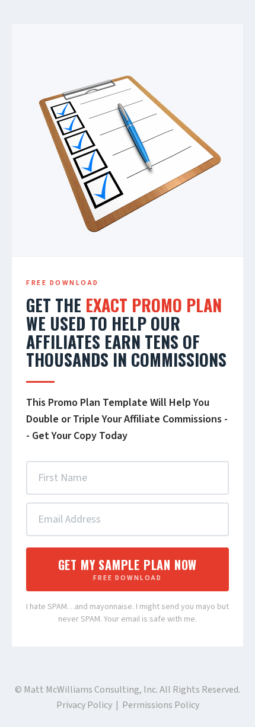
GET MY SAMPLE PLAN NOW (127, 569)
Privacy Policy (84, 705)
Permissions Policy (160, 705)
